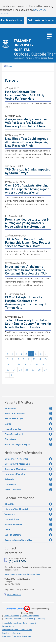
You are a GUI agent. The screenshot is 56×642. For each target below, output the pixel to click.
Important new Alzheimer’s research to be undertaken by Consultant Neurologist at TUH (26, 269)
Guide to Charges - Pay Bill (17, 444)
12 (29, 359)
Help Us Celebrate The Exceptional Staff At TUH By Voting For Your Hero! (24, 95)
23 (8, 369)
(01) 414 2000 (17, 561)
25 (20, 369)
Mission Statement (13, 524)
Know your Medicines (15, 468)
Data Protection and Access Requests (17, 630)
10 (18, 359)
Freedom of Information (11, 633)
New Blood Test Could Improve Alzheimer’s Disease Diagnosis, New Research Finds (26, 141)
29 (45, 369)
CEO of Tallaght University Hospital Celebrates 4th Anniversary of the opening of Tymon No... (25, 302)
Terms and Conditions (13, 618)
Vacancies (9, 514)
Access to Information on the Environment (19, 623)
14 (40, 359)
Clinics (7, 423)
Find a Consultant (13, 428)
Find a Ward (10, 439)
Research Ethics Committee (18, 539)
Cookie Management (30, 615)
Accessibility (29, 618)
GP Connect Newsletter (16, 458)
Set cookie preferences (41, 20)
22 (42, 364)
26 (26, 369)
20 (31, 364)
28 (39, 369)
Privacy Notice (8, 626)
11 (23, 359)
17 (13, 364)
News (7, 529)
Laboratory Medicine (14, 473)
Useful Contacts (12, 489)
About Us (9, 503)
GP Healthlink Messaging (17, 463)
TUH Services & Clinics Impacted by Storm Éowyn (27, 171)
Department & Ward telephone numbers (22, 574)
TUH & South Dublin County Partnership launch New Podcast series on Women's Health (27, 242)
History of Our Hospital (16, 509)
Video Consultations (14, 413)
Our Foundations (12, 534)
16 (8, 364)
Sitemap (41, 618)
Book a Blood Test (13, 418)
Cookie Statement (11, 615)
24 (14, 369)
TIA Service (10, 484)
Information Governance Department (16, 636)
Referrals (9, 479)
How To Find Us (14, 594)
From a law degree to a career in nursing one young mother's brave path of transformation (27, 222)
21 (37, 364)
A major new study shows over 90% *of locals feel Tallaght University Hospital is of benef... (27, 122)
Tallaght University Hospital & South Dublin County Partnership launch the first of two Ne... (28, 323)
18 (19, 364)
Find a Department (13, 433)
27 (33, 369)
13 (34, 359)
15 (46, 359)
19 (25, 364)
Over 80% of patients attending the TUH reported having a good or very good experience (27, 188)
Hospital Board (12, 519)
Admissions (10, 408)
